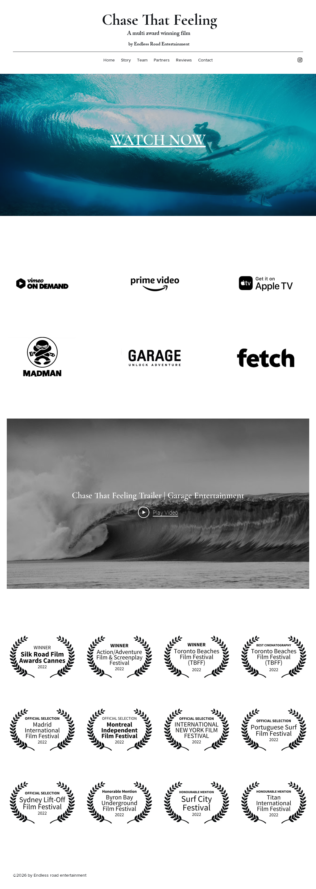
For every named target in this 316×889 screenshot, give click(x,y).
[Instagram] (300, 60)
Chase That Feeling (159, 20)
